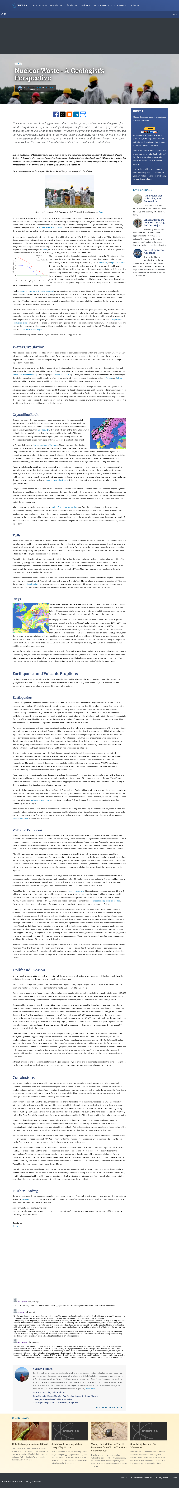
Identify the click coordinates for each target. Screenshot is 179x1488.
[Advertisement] (89, 36)
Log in (175, 14)
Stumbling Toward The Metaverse (143, 1445)
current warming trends (57, 480)
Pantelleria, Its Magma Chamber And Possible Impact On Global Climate (65, 1396)
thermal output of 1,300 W (50, 227)
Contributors (133, 5)
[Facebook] (2, 14)
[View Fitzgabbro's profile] (20, 88)
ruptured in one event (39, 800)
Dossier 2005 (28, 1199)
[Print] (83, 114)
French (109, 378)
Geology (18, 64)
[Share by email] (69, 114)
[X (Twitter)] (5, 14)
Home (34, 5)
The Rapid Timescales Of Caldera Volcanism (52, 1399)
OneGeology (43, 430)
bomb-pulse (32, 584)
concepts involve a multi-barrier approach (35, 291)
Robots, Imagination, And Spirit (30, 1444)
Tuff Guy (49, 87)
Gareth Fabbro (34, 87)
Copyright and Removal (141, 1477)
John (101, 212)
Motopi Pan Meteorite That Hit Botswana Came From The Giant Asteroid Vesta (109, 1447)
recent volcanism (76, 891)
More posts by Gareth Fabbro (108, 1407)
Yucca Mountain (62, 374)
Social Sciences (117, 5)
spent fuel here (118, 262)
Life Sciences (71, 5)
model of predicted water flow (64, 507)
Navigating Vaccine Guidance (155, 251)
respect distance (20, 818)
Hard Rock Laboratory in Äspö (26, 374)
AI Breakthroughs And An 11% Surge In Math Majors (154, 222)
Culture (42, 5)
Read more (90, 1388)
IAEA (45, 249)
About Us (123, 1477)
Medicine (84, 5)
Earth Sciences (55, 5)
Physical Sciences (99, 5)
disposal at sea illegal (32, 329)
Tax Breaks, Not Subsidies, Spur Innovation (153, 198)
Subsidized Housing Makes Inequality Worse (67, 1445)
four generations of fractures (45, 445)
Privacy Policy (161, 1477)
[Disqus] (69, 1261)
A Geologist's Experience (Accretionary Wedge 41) (55, 1402)
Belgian (119, 378)
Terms (174, 1477)
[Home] (20, 5)
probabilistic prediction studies (106, 901)
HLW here (103, 262)
